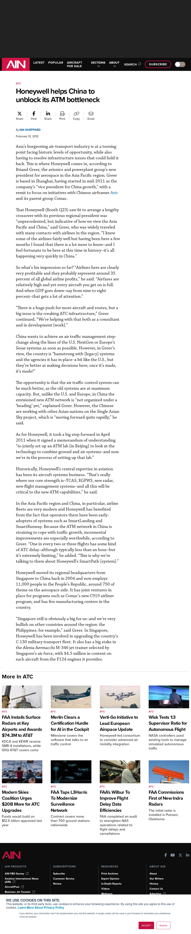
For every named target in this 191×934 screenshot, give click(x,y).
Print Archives (109, 873)
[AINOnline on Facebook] (166, 855)
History (154, 883)
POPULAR (55, 62)
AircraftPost (12, 886)
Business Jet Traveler (18, 892)
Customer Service (63, 878)
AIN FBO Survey (14, 873)
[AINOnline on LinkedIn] (187, 855)
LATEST (39, 62)
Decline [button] (163, 925)
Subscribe (158, 64)
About (153, 873)
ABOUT (114, 63)
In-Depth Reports (111, 883)
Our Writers (157, 878)
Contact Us (156, 888)
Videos (105, 888)
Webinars (106, 893)
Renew (57, 883)
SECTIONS (98, 63)
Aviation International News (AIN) (22, 880)
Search (130, 64)
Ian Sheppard (29, 130)
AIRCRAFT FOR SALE (74, 64)
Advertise (155, 893)
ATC (18, 83)
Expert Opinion (110, 878)
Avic (114, 192)
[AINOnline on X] (180, 855)
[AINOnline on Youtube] (172, 855)
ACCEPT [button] (146, 925)
